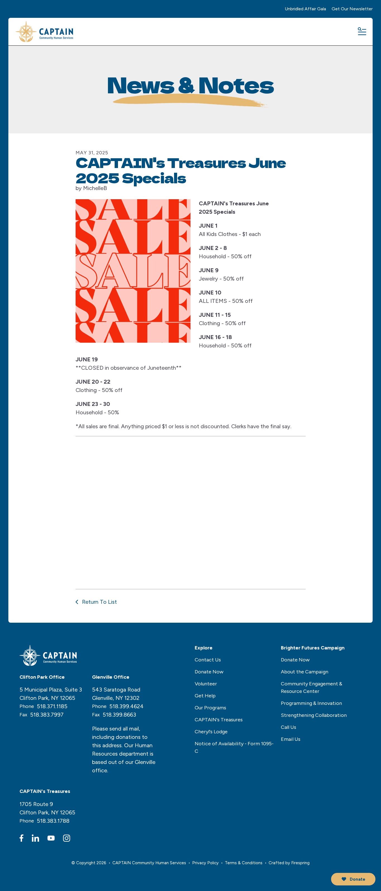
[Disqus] (191, 511)
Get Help (205, 696)
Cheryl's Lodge (211, 732)
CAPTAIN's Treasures (219, 720)
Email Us (290, 739)
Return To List (99, 601)
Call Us (288, 727)
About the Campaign (304, 672)
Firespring (300, 862)
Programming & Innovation (311, 703)
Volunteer (206, 684)
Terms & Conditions (243, 862)
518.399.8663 (119, 714)
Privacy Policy (205, 862)
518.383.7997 (47, 714)
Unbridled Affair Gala (305, 8)
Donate (357, 879)
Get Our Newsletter (352, 8)
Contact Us (208, 660)
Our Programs (210, 708)
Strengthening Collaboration (314, 715)
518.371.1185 (52, 706)
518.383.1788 (53, 820)
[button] (361, 31)
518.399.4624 (126, 706)
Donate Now (209, 672)
